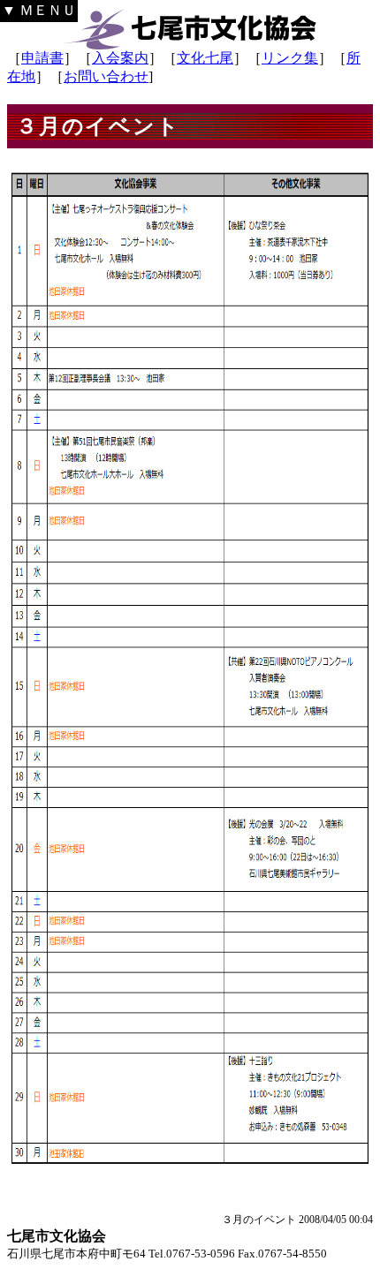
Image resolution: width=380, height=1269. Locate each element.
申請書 (42, 57)
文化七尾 (205, 57)
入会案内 (120, 57)
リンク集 (290, 57)
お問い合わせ (106, 76)
